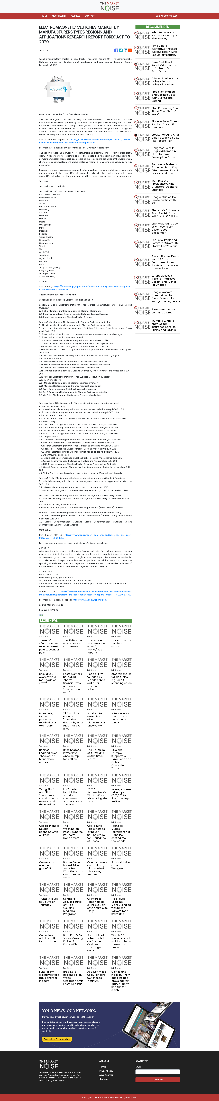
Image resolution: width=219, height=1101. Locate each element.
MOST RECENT (59, 15)
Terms (102, 1066)
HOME (44, 15)
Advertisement (106, 1075)
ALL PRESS (75, 15)
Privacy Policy (106, 1070)
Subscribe (158, 1079)
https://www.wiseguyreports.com (90, 599)
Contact (103, 1079)
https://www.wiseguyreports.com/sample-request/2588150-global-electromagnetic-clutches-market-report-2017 (85, 141)
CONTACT (90, 15)
